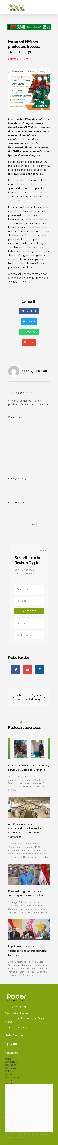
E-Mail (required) (17, 502)
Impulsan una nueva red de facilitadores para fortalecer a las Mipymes (27, 951)
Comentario (14, 417)
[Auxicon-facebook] (7, 1044)
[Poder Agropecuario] (18, 7)
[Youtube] (14, 1044)
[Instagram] (11, 1044)
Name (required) (17, 478)
